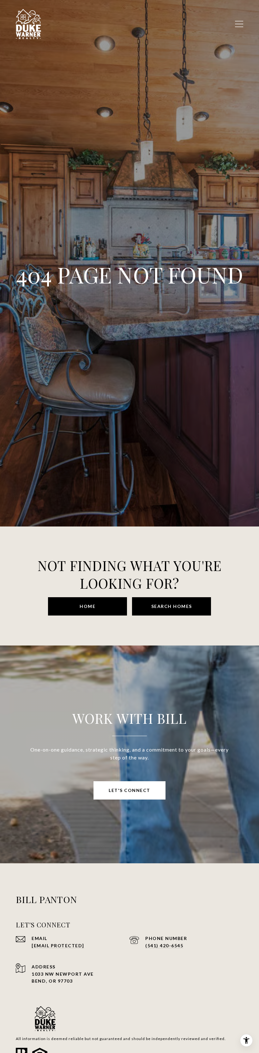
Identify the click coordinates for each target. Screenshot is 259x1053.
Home (87, 606)
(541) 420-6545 (164, 945)
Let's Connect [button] (129, 790)
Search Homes (171, 606)
